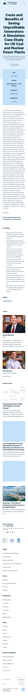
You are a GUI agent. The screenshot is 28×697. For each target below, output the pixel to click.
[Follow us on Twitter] (3, 532)
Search (22, 684)
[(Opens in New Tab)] (5, 539)
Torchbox (8, 691)
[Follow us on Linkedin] (10, 532)
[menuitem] (14, 553)
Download (13, 64)
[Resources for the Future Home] (10, 3)
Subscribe (21, 679)
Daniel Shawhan (11, 84)
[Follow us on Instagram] (12, 532)
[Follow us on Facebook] (5, 532)
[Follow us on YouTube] (7, 532)
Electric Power (7, 301)
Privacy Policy (6, 689)
